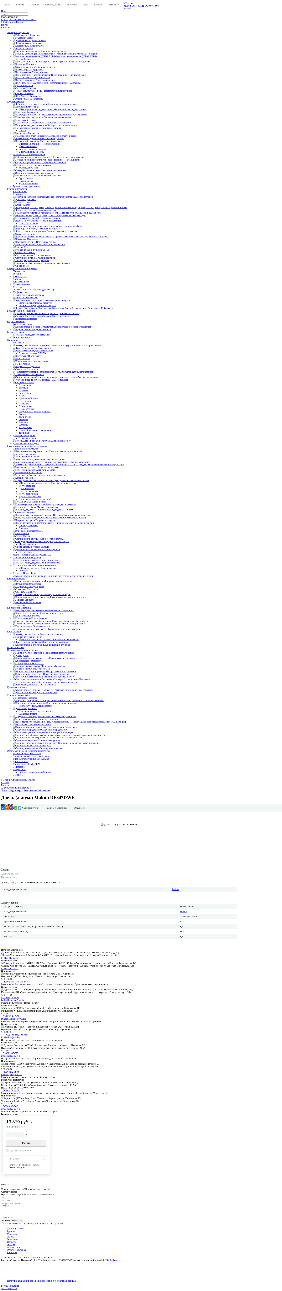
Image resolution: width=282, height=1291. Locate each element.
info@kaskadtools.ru (10, 1056)
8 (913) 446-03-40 (9, 958)
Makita (175, 889)
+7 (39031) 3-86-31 (10, 1106)
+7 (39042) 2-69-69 (10, 1072)
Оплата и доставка (52, 4)
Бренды (20, 4)
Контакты (72, 4)
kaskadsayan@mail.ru (11, 1074)
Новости (11, 1242)
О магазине (113, 4)
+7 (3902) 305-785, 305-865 (14, 981)
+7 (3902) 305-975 (10, 1090)
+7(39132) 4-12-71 (10, 1016)
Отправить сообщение (12, 1220)
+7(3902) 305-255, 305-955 (14, 1034)
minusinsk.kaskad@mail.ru (13, 1019)
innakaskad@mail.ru (10, 1037)
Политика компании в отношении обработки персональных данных (41, 1281)
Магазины (33, 4)
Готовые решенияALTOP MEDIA (10, 1287)
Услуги (10, 1236)
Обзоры (11, 1244)
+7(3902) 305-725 (9, 1053)
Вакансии (98, 4)
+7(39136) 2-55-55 (10, 997)
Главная (7, 4)
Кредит (85, 4)
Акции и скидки (15, 1228)
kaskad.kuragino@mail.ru (13, 1000)
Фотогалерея (13, 1247)
